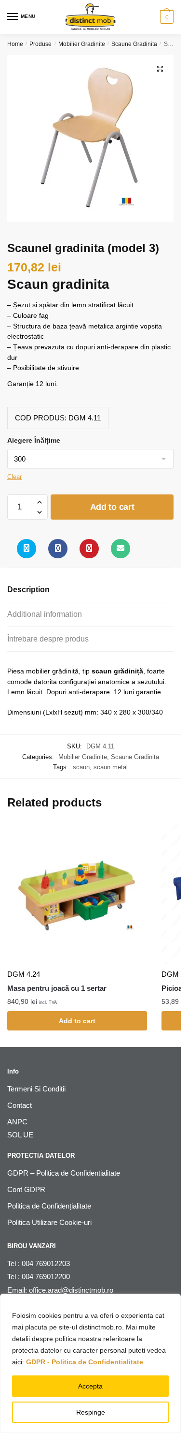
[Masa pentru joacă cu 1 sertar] (77, 893)
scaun (81, 767)
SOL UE (20, 1135)
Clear (14, 476)
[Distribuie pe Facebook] (57, 548)
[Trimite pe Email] (120, 548)
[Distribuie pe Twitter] (26, 548)
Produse (40, 44)
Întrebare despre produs (48, 639)
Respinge (90, 1412)
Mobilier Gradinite (81, 44)
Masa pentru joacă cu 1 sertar (57, 988)
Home (15, 44)
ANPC (17, 1122)
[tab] (90, 590)
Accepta (90, 1386)
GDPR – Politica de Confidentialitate (63, 1173)
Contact (19, 1105)
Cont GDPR (26, 1189)
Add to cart (112, 507)
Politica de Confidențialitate (49, 1206)
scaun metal (111, 767)
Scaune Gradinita (134, 44)
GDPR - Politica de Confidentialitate (84, 1362)
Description (28, 589)
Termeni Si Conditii (36, 1089)
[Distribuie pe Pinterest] (89, 548)
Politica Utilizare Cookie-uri (49, 1222)
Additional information (44, 614)
